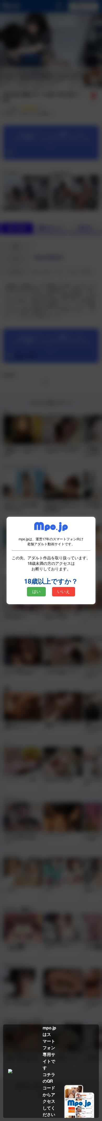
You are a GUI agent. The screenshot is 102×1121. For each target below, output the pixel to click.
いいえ (63, 591)
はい (36, 591)
